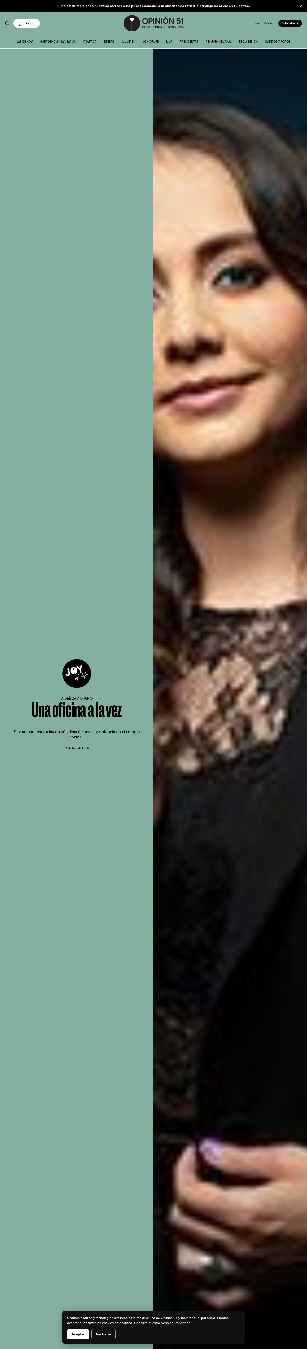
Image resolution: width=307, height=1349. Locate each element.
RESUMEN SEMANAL (218, 41)
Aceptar (78, 1334)
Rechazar (103, 1334)
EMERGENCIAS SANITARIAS (58, 41)
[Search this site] (7, 23)
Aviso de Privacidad (176, 1323)
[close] (301, 6)
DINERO (109, 41)
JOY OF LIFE (150, 41)
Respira (31, 23)
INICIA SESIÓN (248, 41)
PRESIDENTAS (189, 41)
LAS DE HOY (25, 41)
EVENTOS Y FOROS (277, 41)
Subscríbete (290, 23)
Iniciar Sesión (264, 23)
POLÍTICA (89, 41)
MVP (169, 41)
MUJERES (128, 41)
